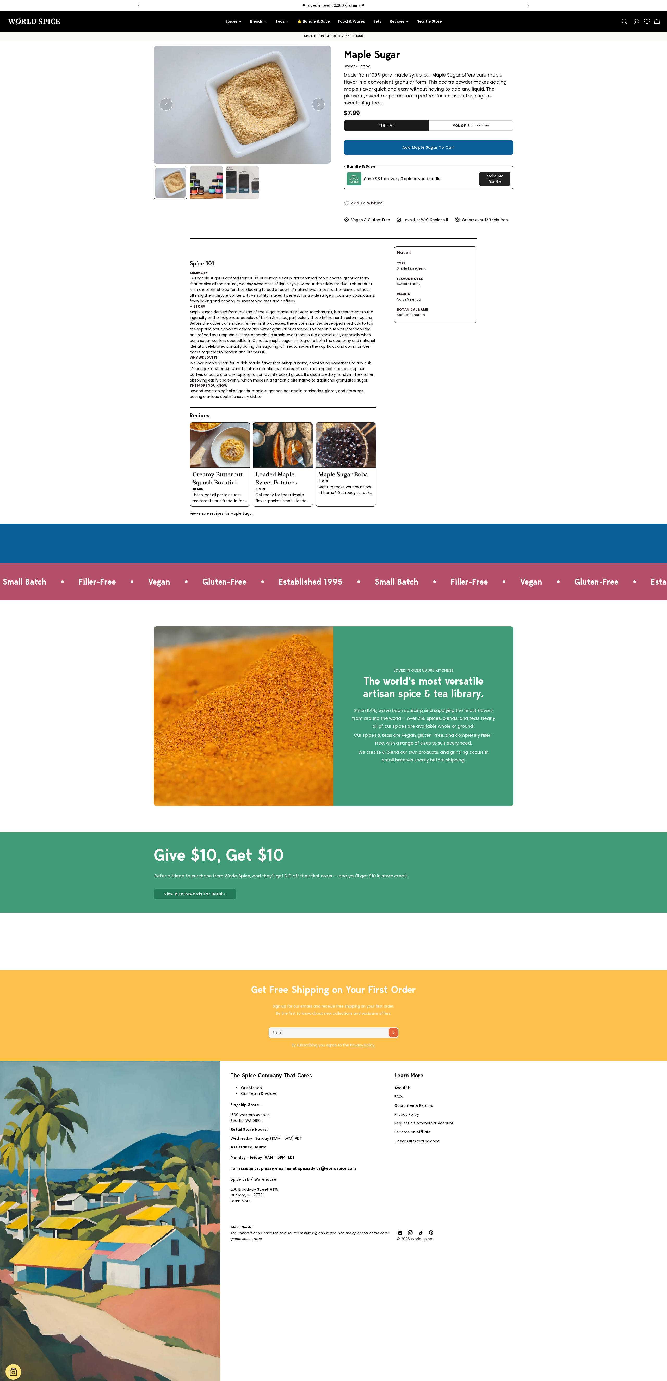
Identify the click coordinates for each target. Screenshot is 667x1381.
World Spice (421, 1238)
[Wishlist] (647, 21)
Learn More (241, 1200)
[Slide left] (166, 104)
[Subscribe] (393, 1032)
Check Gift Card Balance (417, 1141)
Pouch (471, 125)
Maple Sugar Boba (343, 474)
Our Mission (251, 1087)
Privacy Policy (406, 1114)
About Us (402, 1087)
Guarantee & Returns (413, 1105)
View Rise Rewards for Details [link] (195, 894)
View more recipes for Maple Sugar (221, 513)
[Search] (624, 21)
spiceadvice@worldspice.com (327, 1168)
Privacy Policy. (362, 1045)
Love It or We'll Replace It (426, 219)
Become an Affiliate (412, 1132)
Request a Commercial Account (423, 1123)
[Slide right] (318, 104)
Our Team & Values (259, 1093)
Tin (387, 125)
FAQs (399, 1096)
